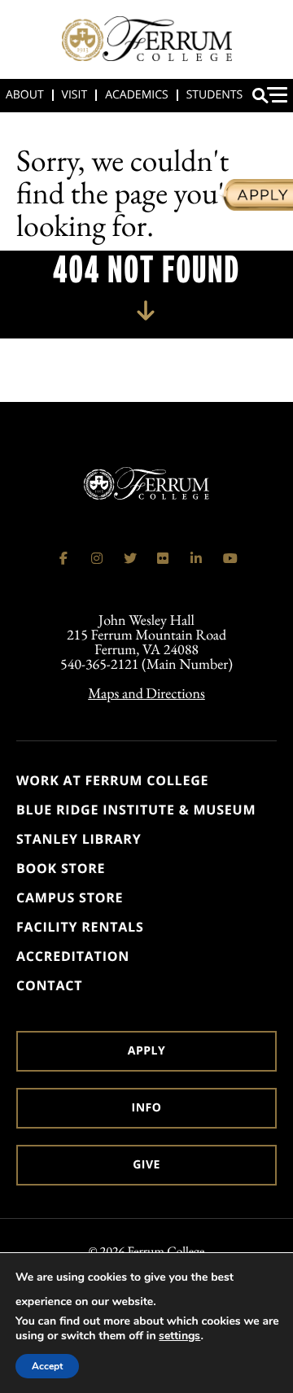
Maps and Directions (146, 693)
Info (147, 1108)
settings (179, 1336)
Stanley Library (79, 838)
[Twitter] (130, 558)
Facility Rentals (80, 926)
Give (146, 1164)
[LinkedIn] (196, 558)
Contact (49, 985)
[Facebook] (63, 558)
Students (214, 95)
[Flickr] (162, 558)
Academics (136, 95)
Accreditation (72, 956)
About (25, 95)
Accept (47, 1366)
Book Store (60, 868)
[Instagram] (96, 558)
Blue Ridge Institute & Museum (136, 809)
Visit (75, 95)
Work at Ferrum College (112, 780)
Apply (146, 1051)
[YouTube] (229, 558)
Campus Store (69, 897)
